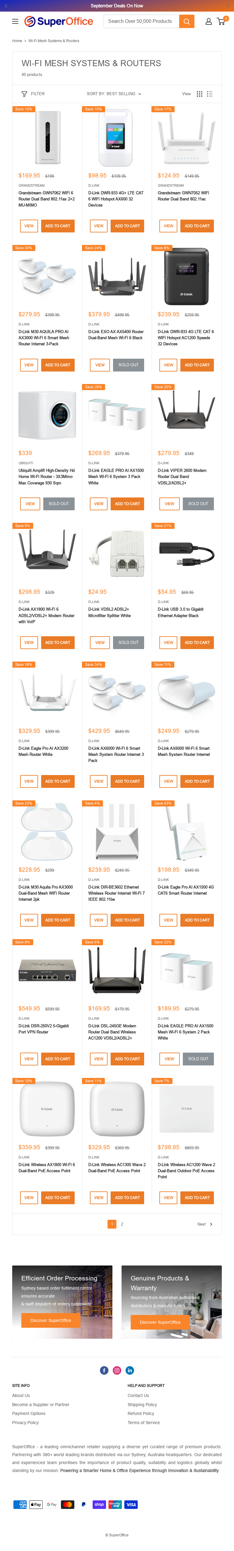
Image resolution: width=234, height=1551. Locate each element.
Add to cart (57, 226)
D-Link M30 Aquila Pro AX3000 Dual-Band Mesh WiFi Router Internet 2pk (46, 893)
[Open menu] (15, 21)
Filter (37, 94)
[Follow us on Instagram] (117, 1370)
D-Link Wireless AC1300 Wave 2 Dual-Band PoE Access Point (117, 1167)
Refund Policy (141, 1413)
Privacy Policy (25, 1422)
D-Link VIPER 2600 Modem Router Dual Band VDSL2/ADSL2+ (182, 476)
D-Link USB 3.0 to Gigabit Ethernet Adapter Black (181, 612)
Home (17, 41)
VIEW (29, 226)
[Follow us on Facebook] (104, 1370)
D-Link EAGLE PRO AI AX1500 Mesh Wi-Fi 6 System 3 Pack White (116, 476)
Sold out (129, 365)
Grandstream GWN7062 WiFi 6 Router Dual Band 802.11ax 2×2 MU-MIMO (47, 199)
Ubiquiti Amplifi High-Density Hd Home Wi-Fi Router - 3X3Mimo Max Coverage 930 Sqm (47, 476)
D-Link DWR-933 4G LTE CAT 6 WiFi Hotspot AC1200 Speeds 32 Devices (186, 337)
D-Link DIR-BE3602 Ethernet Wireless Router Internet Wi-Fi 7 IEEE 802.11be (116, 893)
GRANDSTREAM (31, 185)
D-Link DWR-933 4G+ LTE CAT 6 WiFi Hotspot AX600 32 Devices (116, 199)
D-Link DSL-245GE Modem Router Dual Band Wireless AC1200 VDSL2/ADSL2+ (112, 1032)
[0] (221, 21)
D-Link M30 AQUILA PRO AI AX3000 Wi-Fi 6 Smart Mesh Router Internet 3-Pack (44, 337)
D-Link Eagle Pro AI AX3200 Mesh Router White (43, 751)
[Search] (186, 21)
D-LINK (93, 185)
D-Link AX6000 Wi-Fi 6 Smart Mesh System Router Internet (184, 751)
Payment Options (28, 1413)
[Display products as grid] (199, 94)
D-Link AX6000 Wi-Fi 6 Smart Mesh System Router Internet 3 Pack (116, 754)
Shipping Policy (142, 1404)
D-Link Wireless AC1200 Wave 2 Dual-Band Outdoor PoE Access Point (186, 1170)
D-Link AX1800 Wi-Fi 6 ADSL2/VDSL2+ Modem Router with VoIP (46, 615)
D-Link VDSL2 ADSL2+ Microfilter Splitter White (109, 612)
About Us (21, 1395)
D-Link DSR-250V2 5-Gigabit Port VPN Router (44, 1029)
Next (201, 1224)
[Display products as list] (209, 94)
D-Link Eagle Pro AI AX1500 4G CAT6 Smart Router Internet (186, 890)
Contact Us (138, 1395)
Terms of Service (144, 1422)
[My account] (209, 21)
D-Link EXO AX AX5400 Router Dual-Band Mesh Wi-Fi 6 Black (116, 334)
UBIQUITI (26, 463)
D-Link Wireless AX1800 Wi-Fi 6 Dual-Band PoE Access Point (47, 1167)
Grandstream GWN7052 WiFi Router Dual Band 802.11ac (183, 196)
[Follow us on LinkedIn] (130, 1370)
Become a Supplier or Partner (40, 1404)
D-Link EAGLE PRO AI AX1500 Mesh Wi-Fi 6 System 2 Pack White (185, 1032)
